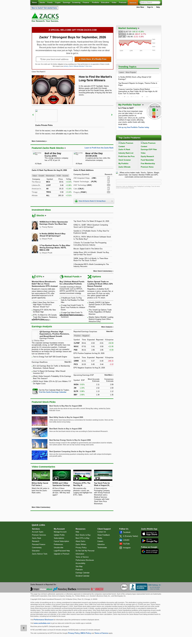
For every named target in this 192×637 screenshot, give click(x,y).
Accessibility (80, 563)
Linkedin (126, 540)
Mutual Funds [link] (72, 276)
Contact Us (101, 532)
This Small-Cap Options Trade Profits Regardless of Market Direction (100, 312)
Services (133, 2)
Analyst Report (108, 178)
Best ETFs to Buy (82, 538)
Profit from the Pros (126, 156)
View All (109, 331)
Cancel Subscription (61, 541)
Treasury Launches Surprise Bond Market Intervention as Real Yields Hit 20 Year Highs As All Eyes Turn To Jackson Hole (137, 91)
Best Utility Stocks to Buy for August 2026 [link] (66, 417)
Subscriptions (59, 538)
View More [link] (108, 375)
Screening (76, 2)
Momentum (50, 176)
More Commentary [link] (39, 141)
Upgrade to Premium (61, 554)
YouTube (126, 544)
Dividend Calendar (82, 576)
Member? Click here (80, 66)
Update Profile (59, 535)
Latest (121, 72)
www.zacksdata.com (42, 623)
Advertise (101, 544)
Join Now (140, 7)
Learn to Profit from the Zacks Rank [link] (99, 148)
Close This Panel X (38, 72)
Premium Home (147, 167)
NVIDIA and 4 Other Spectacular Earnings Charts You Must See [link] (54, 223)
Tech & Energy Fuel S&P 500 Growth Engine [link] (50, 357)
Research (35, 541)
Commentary (37, 548)
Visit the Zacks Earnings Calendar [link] (52, 392)
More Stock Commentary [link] (102, 271)
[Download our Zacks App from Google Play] (150, 540)
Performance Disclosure (85, 560)
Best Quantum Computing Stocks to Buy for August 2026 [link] (72, 451)
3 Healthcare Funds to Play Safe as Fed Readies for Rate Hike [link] (72, 300)
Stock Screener (124, 160)
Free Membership (148, 163)
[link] (45, 18)
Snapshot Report (108, 185)
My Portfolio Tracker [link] (130, 104)
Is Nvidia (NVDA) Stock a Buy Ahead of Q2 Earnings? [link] (52, 235)
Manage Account (60, 532)
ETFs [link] (39, 276)
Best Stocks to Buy (83, 535)
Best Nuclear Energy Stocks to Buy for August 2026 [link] (70, 440)
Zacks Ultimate (124, 167)
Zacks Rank (36, 538)
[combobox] (52, 391)
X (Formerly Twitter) (130, 536)
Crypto (57, 2)
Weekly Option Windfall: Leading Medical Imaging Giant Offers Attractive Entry (101, 319)
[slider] (72, 121)
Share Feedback (103, 535)
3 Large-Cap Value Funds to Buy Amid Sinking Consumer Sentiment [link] (72, 315)
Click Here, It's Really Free (92, 59)
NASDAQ (122, 34)
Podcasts (122, 2)
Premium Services (39, 535)
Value (35, 176)
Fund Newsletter (147, 160)
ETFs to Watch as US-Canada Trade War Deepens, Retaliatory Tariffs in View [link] (45, 317)
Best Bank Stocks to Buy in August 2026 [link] (65, 429)
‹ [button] (33, 114)
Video (114, 2)
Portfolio (95, 2)
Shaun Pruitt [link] (47, 239)
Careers (100, 541)
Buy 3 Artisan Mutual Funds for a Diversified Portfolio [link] (72, 282)
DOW (121, 32)
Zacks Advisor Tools (39, 554)
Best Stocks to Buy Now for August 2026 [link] (65, 406)
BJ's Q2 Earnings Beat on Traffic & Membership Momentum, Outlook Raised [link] (51, 367)
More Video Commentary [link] (41, 507)
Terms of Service (82, 557)
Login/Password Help (62, 551)
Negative (85, 336)
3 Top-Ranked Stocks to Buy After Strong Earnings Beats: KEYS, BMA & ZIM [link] (55, 247)
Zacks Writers (81, 544)
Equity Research (147, 156)
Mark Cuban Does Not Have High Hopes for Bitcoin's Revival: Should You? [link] (43, 304)
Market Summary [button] (127, 28)
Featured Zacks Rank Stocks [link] (48, 148)
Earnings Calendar (82, 573)
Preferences (58, 544)
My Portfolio (123, 163)
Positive (77, 336)
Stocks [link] (40, 215)
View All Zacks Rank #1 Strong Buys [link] (92, 201)
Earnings (66, 2)
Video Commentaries (43, 466)
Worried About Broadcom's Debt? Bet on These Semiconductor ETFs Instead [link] (45, 283)
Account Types (37, 532)
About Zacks (80, 541)
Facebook (126, 532)
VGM (59, 176)
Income (65, 176)
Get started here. (44, 8)
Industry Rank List (125, 153)
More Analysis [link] (106, 327)
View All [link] (67, 362)
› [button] (111, 114)
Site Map (79, 566)
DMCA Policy (85, 633)
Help (158, 7)
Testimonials (102, 548)
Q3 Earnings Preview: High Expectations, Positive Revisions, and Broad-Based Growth (54, 334)
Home (34, 2)
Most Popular (131, 72)
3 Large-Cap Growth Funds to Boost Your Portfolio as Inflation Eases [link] (73, 307)
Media (99, 538)
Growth (41, 176)
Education (105, 2)
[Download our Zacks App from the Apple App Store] (150, 536)
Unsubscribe (58, 548)
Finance (86, 2)
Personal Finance (38, 544)
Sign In (150, 7)
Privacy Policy (81, 548)
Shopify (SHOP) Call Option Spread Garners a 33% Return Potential (100, 304)
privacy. (66, 66)
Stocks (42, 2)
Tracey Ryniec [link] (47, 227)
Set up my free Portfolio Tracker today (133, 127)
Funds (50, 2)
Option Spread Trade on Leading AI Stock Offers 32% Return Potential (100, 283)
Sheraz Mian (39, 341)
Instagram (127, 548)
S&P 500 (122, 37)
